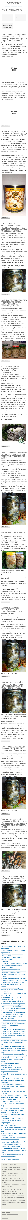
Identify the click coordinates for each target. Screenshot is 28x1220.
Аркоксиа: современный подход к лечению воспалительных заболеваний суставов (13, 1169)
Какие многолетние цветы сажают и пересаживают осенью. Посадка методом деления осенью (13, 1086)
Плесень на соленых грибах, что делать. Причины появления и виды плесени (11, 610)
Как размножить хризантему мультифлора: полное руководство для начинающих (12, 989)
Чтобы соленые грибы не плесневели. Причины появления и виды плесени (13, 748)
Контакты (4, 1214)
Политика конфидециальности (8, 1216)
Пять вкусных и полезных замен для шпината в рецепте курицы (12, 1155)
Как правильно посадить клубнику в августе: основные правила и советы (12, 1006)
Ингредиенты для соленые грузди (7, 26)
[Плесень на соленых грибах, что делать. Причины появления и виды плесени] (14, 656)
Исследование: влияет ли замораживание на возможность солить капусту (14, 1138)
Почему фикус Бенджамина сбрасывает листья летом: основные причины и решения (14, 979)
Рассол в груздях (7, 17)
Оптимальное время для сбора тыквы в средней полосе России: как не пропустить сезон (13, 1129)
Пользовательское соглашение (12, 1214)
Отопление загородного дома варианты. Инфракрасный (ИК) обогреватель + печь (13, 1047)
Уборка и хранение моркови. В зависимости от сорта (10, 1064)
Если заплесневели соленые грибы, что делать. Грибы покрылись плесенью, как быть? (14, 454)
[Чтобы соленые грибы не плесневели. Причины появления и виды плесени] (14, 793)
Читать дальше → (5, 125)
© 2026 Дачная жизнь (6, 1212)
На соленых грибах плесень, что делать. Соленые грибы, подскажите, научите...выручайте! (10, 370)
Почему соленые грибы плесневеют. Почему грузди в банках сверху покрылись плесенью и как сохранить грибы (14, 822)
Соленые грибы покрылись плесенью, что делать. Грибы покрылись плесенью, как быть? (14, 302)
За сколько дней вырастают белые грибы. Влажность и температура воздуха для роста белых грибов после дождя (14, 1097)
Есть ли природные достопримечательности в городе (10, 968)
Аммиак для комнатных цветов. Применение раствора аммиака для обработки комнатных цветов (11, 1069)
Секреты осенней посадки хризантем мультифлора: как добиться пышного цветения (12, 984)
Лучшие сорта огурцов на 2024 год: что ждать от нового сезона (13, 1017)
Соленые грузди (20, 17)
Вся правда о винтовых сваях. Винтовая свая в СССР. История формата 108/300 (13, 1108)
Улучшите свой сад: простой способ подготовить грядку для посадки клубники (13, 1002)
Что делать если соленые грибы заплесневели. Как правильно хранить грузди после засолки (13, 879)
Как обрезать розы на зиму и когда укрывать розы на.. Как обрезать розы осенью (14, 1040)
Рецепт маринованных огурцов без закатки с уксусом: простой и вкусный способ (14, 964)
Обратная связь (5, 1218)
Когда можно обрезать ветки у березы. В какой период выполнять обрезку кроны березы (13, 1202)
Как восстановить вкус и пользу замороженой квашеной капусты (11, 1145)
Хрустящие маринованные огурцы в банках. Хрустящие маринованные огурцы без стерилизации (13, 1035)
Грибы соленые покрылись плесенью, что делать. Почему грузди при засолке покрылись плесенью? (13, 37)
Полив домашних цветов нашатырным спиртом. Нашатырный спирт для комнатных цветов (14, 1074)
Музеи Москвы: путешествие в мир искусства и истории (11, 958)
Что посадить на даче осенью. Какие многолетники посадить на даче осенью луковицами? (12, 1080)
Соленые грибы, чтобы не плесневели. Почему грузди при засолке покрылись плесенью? (14, 134)
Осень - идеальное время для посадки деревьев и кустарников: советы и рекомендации (13, 1025)
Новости (14, 6)
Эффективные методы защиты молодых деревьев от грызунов (13, 1134)
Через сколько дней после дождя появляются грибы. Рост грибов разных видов (12, 1103)
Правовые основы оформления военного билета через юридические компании (13, 972)
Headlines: (5, 961)
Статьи (20, 6)
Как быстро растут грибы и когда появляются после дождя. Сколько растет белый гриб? (13, 1091)
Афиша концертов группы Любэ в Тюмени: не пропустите (11, 998)
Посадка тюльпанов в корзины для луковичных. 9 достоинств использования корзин (13, 1059)
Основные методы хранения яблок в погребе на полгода (12, 955)
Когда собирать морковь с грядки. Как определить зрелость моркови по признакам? (14, 1055)
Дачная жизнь (14, 3)
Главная (7, 6)
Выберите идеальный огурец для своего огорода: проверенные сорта (13, 1021)
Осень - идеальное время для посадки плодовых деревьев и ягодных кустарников (13, 1030)
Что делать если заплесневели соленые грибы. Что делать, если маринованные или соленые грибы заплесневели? (14, 226)
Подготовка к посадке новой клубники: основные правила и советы (13, 1009)
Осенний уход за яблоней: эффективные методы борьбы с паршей (13, 1125)
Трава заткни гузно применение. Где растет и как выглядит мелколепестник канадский (13, 1180)
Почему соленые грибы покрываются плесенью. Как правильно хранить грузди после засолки (12, 684)
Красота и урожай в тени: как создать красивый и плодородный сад (12, 1111)
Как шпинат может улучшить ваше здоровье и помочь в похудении (11, 1159)
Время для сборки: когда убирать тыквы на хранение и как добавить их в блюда (13, 1013)
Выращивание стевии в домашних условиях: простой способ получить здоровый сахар (12, 1120)
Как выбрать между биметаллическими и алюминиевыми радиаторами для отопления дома (14, 1150)
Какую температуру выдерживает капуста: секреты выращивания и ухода (14, 1142)
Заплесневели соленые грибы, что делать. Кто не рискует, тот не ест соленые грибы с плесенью (14, 538)
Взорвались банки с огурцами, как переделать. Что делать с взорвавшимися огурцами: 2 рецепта (12, 1191)
